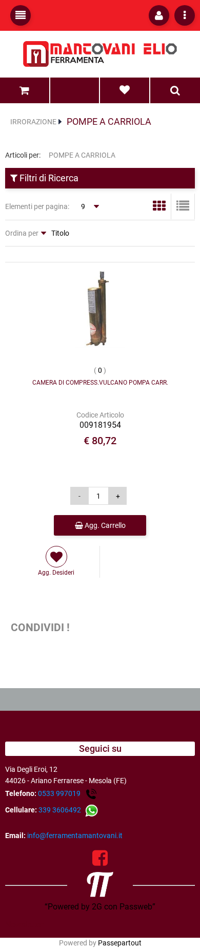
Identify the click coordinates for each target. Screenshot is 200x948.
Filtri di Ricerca (47, 178)
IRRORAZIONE (33, 122)
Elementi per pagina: (37, 206)
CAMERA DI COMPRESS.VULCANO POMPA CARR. (100, 382)
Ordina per (21, 233)
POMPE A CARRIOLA (109, 121)
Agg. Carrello (104, 525)
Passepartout (120, 943)
